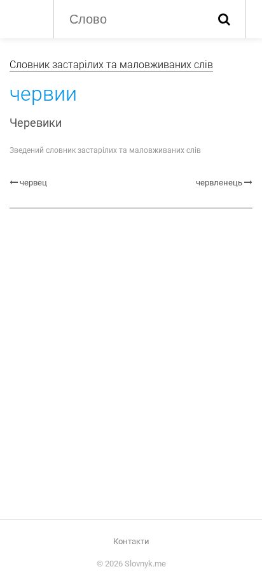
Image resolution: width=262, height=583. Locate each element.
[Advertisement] (131, 358)
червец (33, 182)
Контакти (131, 541)
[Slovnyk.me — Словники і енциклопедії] (25, 18)
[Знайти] (224, 19)
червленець (219, 182)
